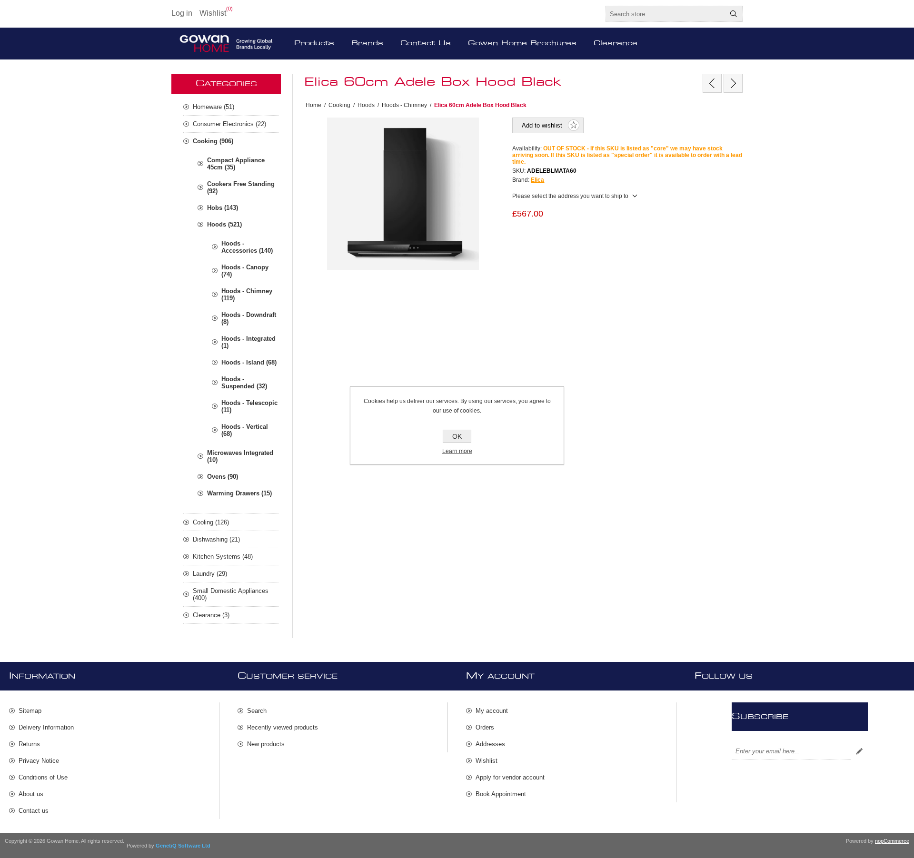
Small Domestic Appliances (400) (230, 594)
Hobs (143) (222, 207)
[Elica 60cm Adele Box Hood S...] (733, 83)
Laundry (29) (210, 573)
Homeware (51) (213, 106)
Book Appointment (501, 794)
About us (31, 794)
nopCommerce (892, 841)
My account (492, 710)
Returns (29, 744)
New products (266, 744)
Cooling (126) (211, 522)
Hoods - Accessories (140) (247, 247)
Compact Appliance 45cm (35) (236, 164)
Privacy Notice (39, 760)
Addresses (490, 744)
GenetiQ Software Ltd (183, 845)
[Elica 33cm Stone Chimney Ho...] (712, 83)
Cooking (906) (213, 141)
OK (457, 436)
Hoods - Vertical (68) (244, 430)
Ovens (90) (222, 476)
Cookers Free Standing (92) (241, 187)
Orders (485, 727)
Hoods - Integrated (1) (248, 342)
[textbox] (665, 13)
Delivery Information (46, 727)
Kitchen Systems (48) (223, 556)
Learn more (457, 451)
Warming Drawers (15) (239, 493)
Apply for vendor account (510, 777)
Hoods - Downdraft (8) (248, 318)
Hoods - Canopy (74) (244, 271)
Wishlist (486, 760)
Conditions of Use (43, 777)
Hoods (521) (224, 224)
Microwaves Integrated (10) (240, 456)
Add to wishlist (542, 125)
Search (733, 13)
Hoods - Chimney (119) (246, 294)
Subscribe (859, 751)
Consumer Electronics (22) (229, 124)
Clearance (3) (211, 615)
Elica (537, 180)
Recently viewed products (282, 727)
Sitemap (30, 710)
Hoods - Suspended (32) (244, 382)
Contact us (34, 810)
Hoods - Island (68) (249, 362)
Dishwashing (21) (216, 539)
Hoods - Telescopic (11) (249, 406)
